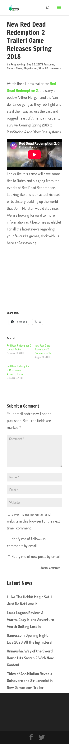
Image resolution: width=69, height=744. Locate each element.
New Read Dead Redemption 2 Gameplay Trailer (43, 349)
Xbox (41, 68)
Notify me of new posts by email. (36, 556)
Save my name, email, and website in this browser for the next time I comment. (33, 521)
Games (11, 68)
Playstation (30, 68)
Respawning (18, 64)
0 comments (53, 68)
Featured (49, 64)
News (19, 68)
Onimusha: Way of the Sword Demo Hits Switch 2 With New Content (30, 657)
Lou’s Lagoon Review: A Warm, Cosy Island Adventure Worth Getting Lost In (30, 619)
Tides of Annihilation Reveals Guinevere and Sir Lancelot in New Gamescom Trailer (30, 680)
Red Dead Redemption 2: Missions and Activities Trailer (18, 370)
